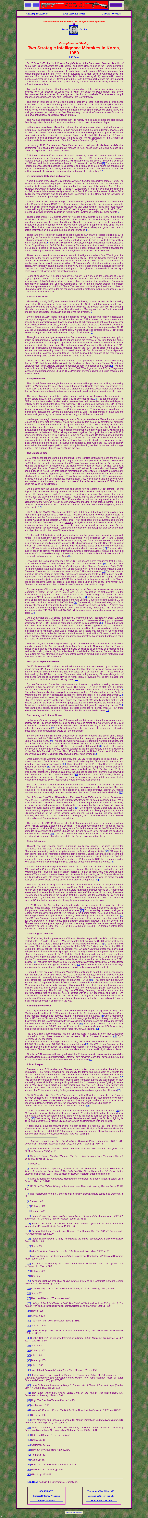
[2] (102, 171)
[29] (96, 754)
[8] (57, 340)
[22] (121, 689)
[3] (119, 212)
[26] (53, 728)
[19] (33, 613)
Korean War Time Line (101, 1500)
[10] (95, 399)
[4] (86, 230)
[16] (104, 571)
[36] (107, 851)
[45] (92, 980)
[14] (70, 556)
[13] (105, 548)
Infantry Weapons (36, 13)
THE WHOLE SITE (74, 13)
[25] (107, 710)
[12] (39, 507)
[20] (102, 623)
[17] (85, 597)
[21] (76, 679)
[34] (77, 808)
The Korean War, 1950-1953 (101, 1491)
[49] (114, 1036)
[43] (34, 962)
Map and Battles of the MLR (101, 1496)
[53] (119, 1090)
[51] (91, 1059)
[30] (64, 764)
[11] (102, 476)
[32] (76, 774)
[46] (102, 1016)
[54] (87, 1105)
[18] (75, 602)
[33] (121, 792)
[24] (121, 705)
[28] (100, 746)
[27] (51, 741)
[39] (97, 879)
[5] (48, 242)
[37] (52, 859)
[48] (97, 1029)
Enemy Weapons (46, 1500)
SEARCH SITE (46, 1491)
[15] (105, 563)
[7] (92, 332)
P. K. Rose (74, 57)
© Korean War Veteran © (74, 1512)
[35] (52, 833)
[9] (111, 366)
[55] (118, 1110)
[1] (103, 163)
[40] (82, 910)
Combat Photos (111, 13)
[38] (111, 861)
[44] (78, 964)
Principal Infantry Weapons (46, 1496)
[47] (81, 1023)
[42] (105, 943)
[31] (49, 766)
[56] (33, 1118)
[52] (121, 1077)
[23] (121, 695)
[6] (91, 312)
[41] (121, 915)
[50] (87, 1044)
